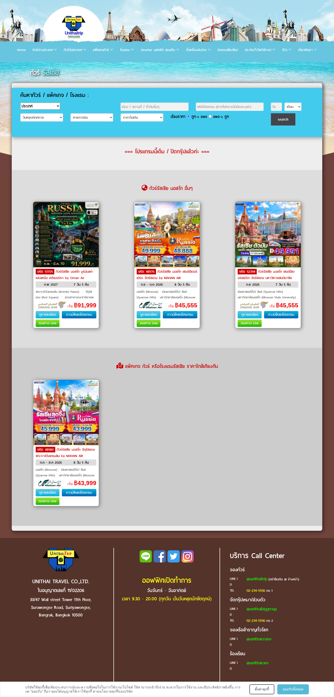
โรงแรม (125, 50)
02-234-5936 (255, 590)
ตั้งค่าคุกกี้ (262, 689)
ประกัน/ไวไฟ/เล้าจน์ (258, 50)
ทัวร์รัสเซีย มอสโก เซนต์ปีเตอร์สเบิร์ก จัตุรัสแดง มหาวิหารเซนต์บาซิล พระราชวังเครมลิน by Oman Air (266, 278)
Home (21, 50)
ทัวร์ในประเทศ (73, 50)
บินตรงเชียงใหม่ (228, 50)
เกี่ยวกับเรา (305, 50)
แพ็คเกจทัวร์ (101, 50)
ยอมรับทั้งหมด (293, 689)
